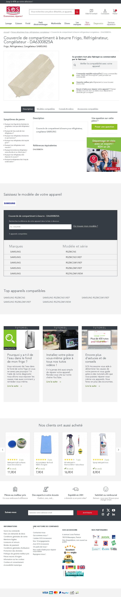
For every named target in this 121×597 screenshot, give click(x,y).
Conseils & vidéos (66, 109)
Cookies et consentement (14, 562)
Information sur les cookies (14, 559)
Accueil (6, 32)
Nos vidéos (87, 24)
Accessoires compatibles (88, 109)
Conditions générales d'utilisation (16, 548)
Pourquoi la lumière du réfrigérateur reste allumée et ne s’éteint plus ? (16, 151)
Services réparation (111, 24)
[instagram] (102, 516)
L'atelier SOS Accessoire (42, 538)
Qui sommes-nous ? (40, 535)
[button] (2, 449)
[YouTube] (113, 512)
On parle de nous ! (40, 547)
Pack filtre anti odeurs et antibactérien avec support (104, 464)
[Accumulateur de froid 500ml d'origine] (18, 444)
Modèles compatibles (46, 109)
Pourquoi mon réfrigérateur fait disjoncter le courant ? (14, 156)
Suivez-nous (10, 512)
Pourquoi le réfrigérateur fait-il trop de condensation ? (16, 160)
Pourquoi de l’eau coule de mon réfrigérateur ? (15, 132)
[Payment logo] (60, 592)
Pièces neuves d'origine (13, 556)
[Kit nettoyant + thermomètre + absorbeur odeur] (47, 444)
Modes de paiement (11, 545)
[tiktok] (108, 516)
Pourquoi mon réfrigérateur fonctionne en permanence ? (17, 137)
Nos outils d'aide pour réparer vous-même (44, 550)
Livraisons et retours (11, 542)
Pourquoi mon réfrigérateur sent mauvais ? (15, 146)
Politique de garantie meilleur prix (16, 554)
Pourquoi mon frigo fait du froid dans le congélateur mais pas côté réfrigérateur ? (17, 126)
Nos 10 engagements (41, 541)
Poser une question (104, 127)
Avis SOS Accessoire (41, 544)
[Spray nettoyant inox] (75, 444)
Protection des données (13, 551)
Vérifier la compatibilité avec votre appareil (96, 65)
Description (28, 109)
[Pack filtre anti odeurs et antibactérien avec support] (104, 444)
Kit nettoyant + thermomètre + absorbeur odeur (46, 465)
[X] (108, 512)
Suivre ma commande (12, 531)
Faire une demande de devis (14, 534)
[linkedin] (113, 516)
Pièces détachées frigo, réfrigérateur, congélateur (30, 32)
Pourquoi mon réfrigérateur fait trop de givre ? (17, 141)
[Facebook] (102, 512)
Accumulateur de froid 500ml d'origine (16, 464)
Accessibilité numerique (13, 565)
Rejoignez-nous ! (39, 554)
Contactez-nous (39, 533)
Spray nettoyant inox (72, 462)
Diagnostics (98, 24)
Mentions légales (10, 539)
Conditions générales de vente (15, 537)
